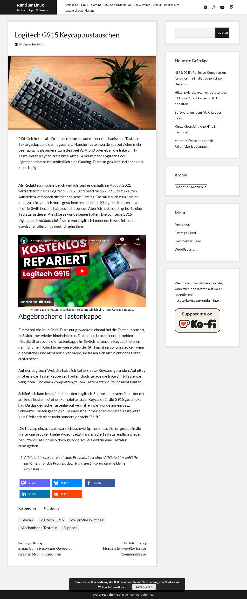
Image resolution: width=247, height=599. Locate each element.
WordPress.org (186, 249)
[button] (35, 483)
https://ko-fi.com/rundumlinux (197, 300)
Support (70, 527)
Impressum (171, 5)
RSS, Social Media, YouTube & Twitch (127, 5)
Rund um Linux (30, 5)
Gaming (96, 5)
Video (65, 434)
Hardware (52, 508)
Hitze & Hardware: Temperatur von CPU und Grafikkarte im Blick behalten (201, 98)
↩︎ (41, 469)
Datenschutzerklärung (79, 10)
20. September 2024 (31, 44)
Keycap (27, 520)
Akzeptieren (144, 587)
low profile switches (86, 520)
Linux (84, 5)
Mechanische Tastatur (39, 527)
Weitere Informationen (112, 587)
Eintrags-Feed (185, 233)
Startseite (71, 5)
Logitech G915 (51, 520)
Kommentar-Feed (188, 241)
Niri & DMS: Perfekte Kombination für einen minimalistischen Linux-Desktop (200, 78)
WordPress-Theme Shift (108, 594)
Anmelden (182, 224)
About (157, 5)
